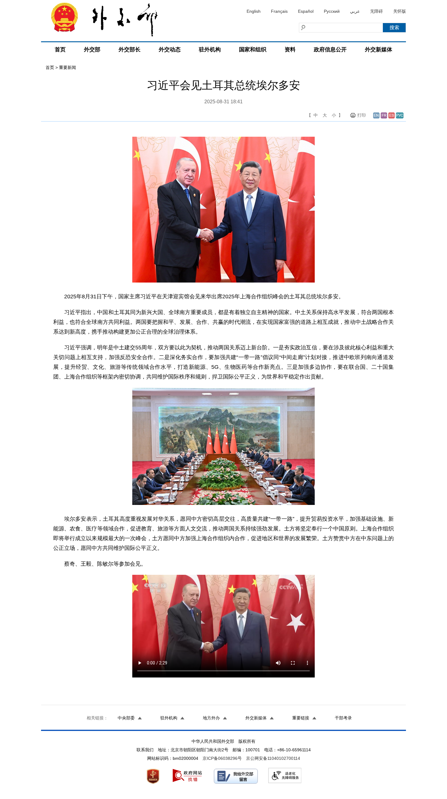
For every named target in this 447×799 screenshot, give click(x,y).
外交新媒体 (378, 49)
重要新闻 (67, 67)
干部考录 (343, 717)
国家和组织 (252, 49)
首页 (60, 49)
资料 (290, 49)
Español (306, 11)
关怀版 (399, 11)
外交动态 (170, 49)
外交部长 (129, 49)
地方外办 (211, 717)
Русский (332, 11)
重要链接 (300, 717)
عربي (355, 11)
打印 (361, 115)
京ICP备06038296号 (222, 758)
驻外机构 (210, 49)
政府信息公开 (330, 49)
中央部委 (126, 717)
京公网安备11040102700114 (273, 758)
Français (279, 11)
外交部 (92, 49)
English (254, 11)
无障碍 (376, 11)
